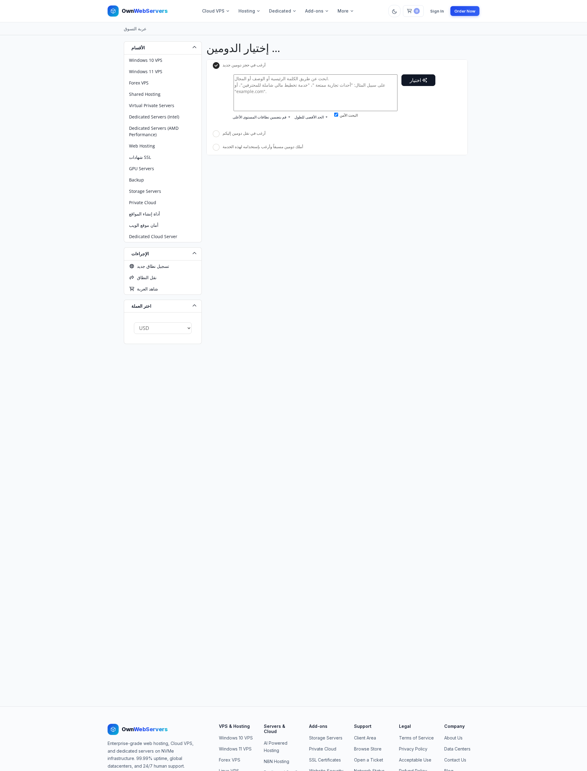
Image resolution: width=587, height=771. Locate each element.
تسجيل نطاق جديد (152, 266)
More (343, 10)
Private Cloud (142, 202)
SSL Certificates (325, 759)
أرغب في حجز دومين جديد (244, 65)
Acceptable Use (415, 759)
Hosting (246, 10)
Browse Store (368, 748)
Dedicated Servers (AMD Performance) (154, 131)
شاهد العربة (146, 289)
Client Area (365, 737)
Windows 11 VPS (145, 71)
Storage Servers (145, 191)
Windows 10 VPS (145, 60)
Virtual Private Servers (151, 105)
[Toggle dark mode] (394, 11)
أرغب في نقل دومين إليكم (244, 133)
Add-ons (314, 10)
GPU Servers (141, 168)
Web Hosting (142, 146)
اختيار (416, 80)
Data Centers (457, 748)
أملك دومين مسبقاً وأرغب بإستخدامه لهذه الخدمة (263, 146)
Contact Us (455, 759)
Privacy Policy (413, 748)
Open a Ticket (368, 759)
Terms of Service (416, 737)
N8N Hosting (276, 761)
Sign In (437, 11)
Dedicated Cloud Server (153, 236)
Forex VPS (139, 83)
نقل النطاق (146, 277)
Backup (136, 180)
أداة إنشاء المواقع (144, 214)
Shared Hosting (145, 94)
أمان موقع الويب (143, 225)
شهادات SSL (140, 157)
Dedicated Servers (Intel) (154, 117)
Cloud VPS (213, 10)
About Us (453, 737)
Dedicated (280, 10)
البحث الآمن (349, 115)
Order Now (464, 11)
